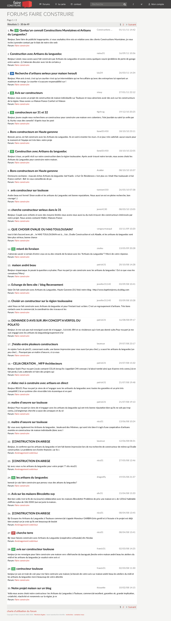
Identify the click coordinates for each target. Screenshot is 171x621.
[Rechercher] (124, 4)
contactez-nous (79, 615)
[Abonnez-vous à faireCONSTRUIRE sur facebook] (133, 4)
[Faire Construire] (19, 4)
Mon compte (157, 4)
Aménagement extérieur (26, 453)
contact (77, 4)
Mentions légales (39, 615)
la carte (62, 4)
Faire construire (22, 46)
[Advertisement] (155, 62)
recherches (69, 615)
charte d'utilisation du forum (22, 611)
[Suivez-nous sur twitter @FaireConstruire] (142, 4)
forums (46, 4)
